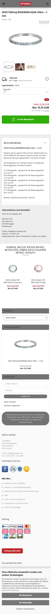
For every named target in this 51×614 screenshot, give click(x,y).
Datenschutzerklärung (10, 590)
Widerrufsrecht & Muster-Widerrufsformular (21, 491)
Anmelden (25, 396)
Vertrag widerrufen (12, 551)
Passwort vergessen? (12, 406)
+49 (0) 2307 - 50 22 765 (14, 456)
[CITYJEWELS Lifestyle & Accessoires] (25, 3)
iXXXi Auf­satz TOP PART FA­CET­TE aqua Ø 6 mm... (13, 281)
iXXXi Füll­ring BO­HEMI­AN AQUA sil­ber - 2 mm (25, 361)
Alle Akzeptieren (25, 595)
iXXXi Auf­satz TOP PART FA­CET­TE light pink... (38, 281)
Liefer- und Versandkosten (14, 499)
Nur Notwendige (25, 603)
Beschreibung (12, 143)
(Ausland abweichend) (25, 80)
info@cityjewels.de (15, 453)
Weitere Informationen (26, 609)
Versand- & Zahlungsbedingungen (17, 487)
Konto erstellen (10, 402)
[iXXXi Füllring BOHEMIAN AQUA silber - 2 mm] (25, 39)
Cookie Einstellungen (12, 507)
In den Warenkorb (25, 119)
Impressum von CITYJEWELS (15, 483)
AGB (5, 495)
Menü (3, 3)
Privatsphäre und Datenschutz (16, 503)
